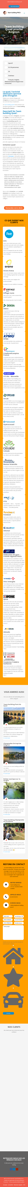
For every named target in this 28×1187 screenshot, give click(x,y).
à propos (5, 1184)
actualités (10, 1184)
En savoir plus (6, 738)
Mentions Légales (18, 1184)
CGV (24, 1184)
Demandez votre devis (14, 208)
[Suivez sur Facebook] (11, 1169)
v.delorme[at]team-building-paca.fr (14, 1)
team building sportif (9, 104)
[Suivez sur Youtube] (17, 1169)
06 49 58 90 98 (15, 6)
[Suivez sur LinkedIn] (14, 1169)
